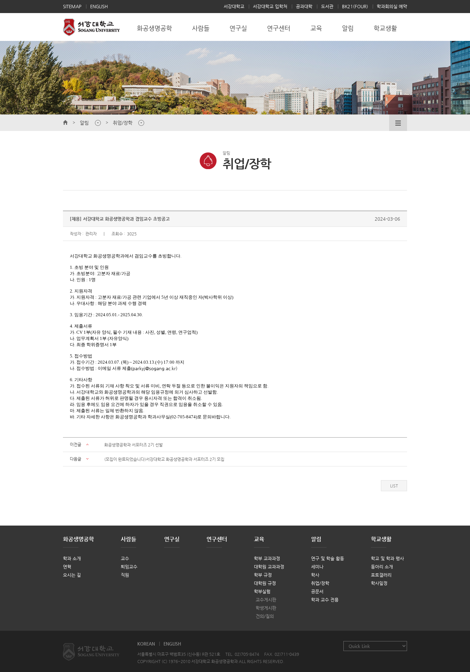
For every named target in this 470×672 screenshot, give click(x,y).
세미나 (317, 566)
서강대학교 (234, 6)
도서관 (327, 6)
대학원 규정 (265, 583)
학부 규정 (263, 574)
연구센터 (216, 539)
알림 (316, 539)
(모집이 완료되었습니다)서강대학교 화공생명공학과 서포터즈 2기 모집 (164, 459)
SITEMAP (72, 6)
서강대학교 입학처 (270, 6)
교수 (125, 558)
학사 (315, 574)
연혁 (67, 566)
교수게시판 (266, 599)
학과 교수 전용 (325, 599)
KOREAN (146, 643)
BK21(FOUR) (355, 6)
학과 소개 (72, 558)
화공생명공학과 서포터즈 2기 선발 (133, 444)
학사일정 (379, 583)
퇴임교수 (129, 566)
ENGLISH (99, 6)
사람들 (128, 539)
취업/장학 (320, 583)
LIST (394, 485)
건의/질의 (265, 616)
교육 (259, 539)
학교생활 (381, 539)
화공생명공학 (78, 539)
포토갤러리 (381, 574)
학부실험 (262, 591)
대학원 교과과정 (269, 566)
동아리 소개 (382, 566)
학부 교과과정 (267, 558)
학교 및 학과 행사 (387, 558)
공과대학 (304, 6)
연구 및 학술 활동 (327, 558)
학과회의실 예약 (392, 6)
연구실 (172, 539)
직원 (125, 574)
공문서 (317, 591)
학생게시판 (266, 607)
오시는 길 (72, 574)
